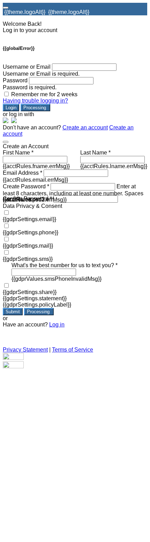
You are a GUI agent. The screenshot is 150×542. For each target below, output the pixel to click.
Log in (57, 325)
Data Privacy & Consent (32, 206)
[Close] (5, 142)
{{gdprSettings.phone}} (30, 232)
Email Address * (22, 173)
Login (11, 107)
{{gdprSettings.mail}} (28, 246)
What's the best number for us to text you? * (65, 265)
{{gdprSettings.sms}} (28, 259)
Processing (35, 107)
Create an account (85, 127)
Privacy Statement (25, 350)
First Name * (18, 153)
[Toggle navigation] (5, 8)
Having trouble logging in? (35, 101)
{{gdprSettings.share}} (30, 292)
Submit (13, 311)
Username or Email (27, 67)
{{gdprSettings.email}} (29, 219)
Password (15, 80)
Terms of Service (72, 350)
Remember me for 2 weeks (44, 94)
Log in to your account (30, 30)
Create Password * (26, 186)
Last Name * (95, 153)
